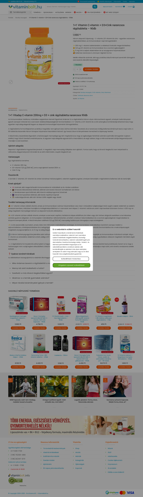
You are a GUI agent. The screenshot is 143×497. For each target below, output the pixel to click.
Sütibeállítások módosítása (71, 259)
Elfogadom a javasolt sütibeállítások (71, 265)
